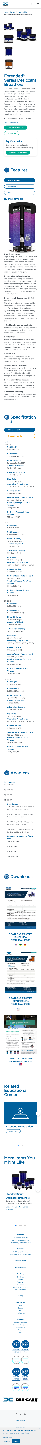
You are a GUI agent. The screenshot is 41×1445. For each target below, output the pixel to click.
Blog (20, 1332)
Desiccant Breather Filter (19, 12)
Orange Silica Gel (14, 436)
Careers (20, 1310)
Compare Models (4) (12, 123)
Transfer (20, 1282)
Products (20, 1274)
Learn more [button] (7, 1437)
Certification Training (20, 1252)
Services (20, 1249)
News (20, 1305)
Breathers (20, 1277)
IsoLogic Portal (20, 1260)
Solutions (20, 1234)
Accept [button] (16, 1441)
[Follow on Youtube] (24, 1414)
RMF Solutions (20, 1289)
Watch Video (13, 1131)
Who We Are (20, 1302)
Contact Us (11, 133)
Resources (20, 1319)
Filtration (20, 1284)
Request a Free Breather (18, 152)
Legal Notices (20, 1420)
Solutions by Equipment (20, 1240)
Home (6, 12)
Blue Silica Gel (13, 430)
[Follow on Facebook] (16, 1414)
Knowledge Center (20, 1322)
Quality (20, 1296)
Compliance (20, 1327)
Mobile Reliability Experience (20, 1254)
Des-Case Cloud (20, 1267)
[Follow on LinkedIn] (20, 1414)
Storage (20, 1279)
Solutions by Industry (20, 1237)
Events (20, 1308)
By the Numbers (14, 180)
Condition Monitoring (20, 1287)
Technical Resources (20, 1325)
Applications (12, 187)
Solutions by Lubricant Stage (20, 1243)
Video (10, 193)
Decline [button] (7, 1441)
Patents (20, 1330)
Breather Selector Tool (15, 127)
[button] (38, 1114)
